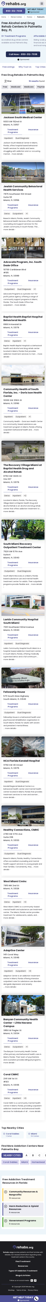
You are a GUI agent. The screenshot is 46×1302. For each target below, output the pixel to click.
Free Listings (8, 66)
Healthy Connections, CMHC (21, 830)
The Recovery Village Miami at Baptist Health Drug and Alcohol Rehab (22, 468)
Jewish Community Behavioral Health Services (22, 188)
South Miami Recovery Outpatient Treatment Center (22, 545)
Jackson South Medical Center (22, 117)
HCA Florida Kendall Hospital (21, 760)
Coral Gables (10, 1162)
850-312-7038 (14, 10)
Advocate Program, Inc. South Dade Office (22, 263)
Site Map (11, 1290)
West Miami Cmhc (15, 881)
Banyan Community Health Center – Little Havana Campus (20, 1023)
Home (3, 17)
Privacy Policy (33, 1290)
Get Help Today (23, 1297)
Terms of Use (21, 1290)
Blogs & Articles (23, 1275)
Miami (24, 1162)
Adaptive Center (14, 950)
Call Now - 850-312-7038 (23, 54)
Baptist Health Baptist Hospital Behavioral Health (23, 318)
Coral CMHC (11, 1074)
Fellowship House (14, 692)
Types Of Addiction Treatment (23, 1271)
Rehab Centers (16, 17)
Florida (29, 17)
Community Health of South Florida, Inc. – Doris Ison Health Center (22, 393)
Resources (23, 1266)
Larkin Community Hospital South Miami (20, 621)
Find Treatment (23, 1261)
